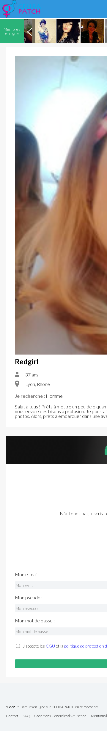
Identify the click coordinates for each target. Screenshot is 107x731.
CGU (50, 645)
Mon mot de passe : (35, 620)
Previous (29, 31)
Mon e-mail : (27, 574)
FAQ (26, 716)
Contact (12, 716)
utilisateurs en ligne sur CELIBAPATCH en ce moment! (52, 707)
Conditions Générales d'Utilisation (60, 716)
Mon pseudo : (29, 597)
